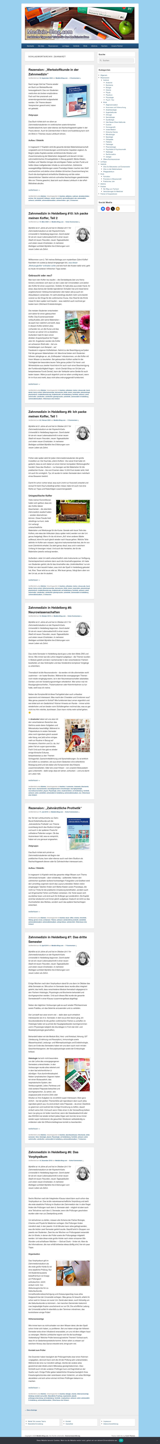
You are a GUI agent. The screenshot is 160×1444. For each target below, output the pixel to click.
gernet (36, 920)
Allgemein (103, 75)
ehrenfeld (83, 918)
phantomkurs (32, 394)
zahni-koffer (32, 396)
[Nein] (157, 1440)
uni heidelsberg (66, 394)
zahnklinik (67, 396)
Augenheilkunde (111, 112)
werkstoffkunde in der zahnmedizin (74, 198)
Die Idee (41, 46)
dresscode (82, 390)
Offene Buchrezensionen (111, 159)
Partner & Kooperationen (108, 194)
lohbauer (47, 198)
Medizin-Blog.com (62, 78)
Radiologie (109, 152)
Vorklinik (76, 46)
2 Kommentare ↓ (75, 78)
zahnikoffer (41, 396)
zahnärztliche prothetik (70, 920)
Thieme (53, 920)
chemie (73, 1394)
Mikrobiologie (110, 134)
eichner (30, 198)
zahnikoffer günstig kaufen (54, 396)
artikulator (69, 390)
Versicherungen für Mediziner (113, 191)
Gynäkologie (110, 120)
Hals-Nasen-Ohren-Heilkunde (115, 122)
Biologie (108, 87)
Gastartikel (69, 1424)
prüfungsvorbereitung (35, 1398)
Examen (108, 124)
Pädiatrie (109, 142)
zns (80, 793)
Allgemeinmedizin (112, 105)
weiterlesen (34, 190)
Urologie (108, 157)
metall (53, 198)
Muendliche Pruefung (55, 1396)
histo (37, 1137)
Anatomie (77, 786)
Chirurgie (109, 115)
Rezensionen (53, 46)
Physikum (109, 95)
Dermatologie (110, 117)
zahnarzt (31, 200)
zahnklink (38, 200)
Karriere (104, 46)
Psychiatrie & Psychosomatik (116, 149)
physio (46, 791)
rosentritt (59, 198)
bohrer (75, 390)
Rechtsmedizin (111, 154)
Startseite (30, 46)
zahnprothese (61, 922)
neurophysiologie (76, 789)
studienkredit (56, 394)
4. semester (70, 786)
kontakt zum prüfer (41, 1396)
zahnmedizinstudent (35, 922)
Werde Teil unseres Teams (37, 1421)
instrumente (59, 392)
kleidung (31, 1396)
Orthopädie (109, 139)
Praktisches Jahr (109, 181)
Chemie (108, 90)
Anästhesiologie (111, 110)
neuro (34, 789)
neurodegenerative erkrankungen (58, 789)
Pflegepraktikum (108, 171)
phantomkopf (85, 392)
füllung (30, 920)
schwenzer (46, 920)
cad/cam (75, 196)
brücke (76, 918)
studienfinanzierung (44, 394)
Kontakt (68, 1421)
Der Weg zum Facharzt (111, 189)
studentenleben (66, 791)
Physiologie (52, 791)
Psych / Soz (110, 100)
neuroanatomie (42, 789)
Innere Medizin (111, 129)
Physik (108, 92)
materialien (76, 392)
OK (121, 1440)
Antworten (74, 200)
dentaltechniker (84, 196)
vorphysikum (65, 1398)
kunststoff (40, 198)
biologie (68, 1394)
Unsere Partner (117, 46)
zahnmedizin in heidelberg (79, 396)
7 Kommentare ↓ (71, 945)
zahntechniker (61, 200)
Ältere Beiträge (31, 1410)
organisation (67, 1396)
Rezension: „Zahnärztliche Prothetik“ (55, 808)
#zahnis (62, 196)
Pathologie (109, 144)
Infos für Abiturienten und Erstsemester (116, 166)
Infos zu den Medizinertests (112, 169)
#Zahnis (94, 46)
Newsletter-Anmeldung (35, 1424)
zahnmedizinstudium (49, 200)
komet (70, 392)
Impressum (107, 1421)
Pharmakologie (111, 147)
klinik (65, 392)
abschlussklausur (72, 1135)
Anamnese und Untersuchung (116, 107)
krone (41, 920)
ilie (35, 198)
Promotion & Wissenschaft (112, 179)
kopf (29, 789)
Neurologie (109, 137)
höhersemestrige (48, 392)
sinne (59, 791)
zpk (68, 200)
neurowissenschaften (35, 791)
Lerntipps (65, 46)
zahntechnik (71, 922)
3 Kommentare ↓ (73, 420)
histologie (43, 1137)
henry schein (37, 392)
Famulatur (106, 176)
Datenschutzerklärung (110, 1424)
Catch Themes (130, 1436)
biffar (72, 918)
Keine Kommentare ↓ (73, 222)
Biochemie (85, 786)
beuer (67, 918)
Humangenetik (110, 127)
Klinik (85, 46)
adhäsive (69, 196)
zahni (87, 394)
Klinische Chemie (112, 132)
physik (74, 1396)
